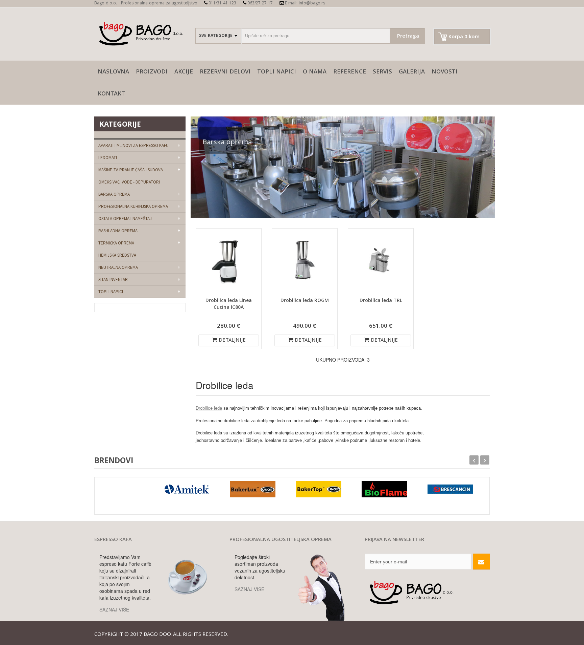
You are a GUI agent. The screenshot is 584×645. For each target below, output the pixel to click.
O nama (314, 72)
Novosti (445, 72)
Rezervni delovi (225, 72)
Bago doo (157, 634)
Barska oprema (114, 194)
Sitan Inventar (113, 279)
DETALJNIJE (232, 340)
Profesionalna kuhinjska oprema (133, 206)
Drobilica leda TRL (381, 301)
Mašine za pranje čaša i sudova (130, 170)
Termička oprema (116, 243)
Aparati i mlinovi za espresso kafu (133, 145)
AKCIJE (183, 72)
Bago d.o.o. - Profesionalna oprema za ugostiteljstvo (145, 3)
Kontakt (111, 94)
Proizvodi (152, 72)
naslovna (113, 72)
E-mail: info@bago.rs (305, 3)
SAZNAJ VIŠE (114, 609)
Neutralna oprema (118, 267)
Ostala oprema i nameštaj (125, 218)
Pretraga (408, 36)
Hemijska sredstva (117, 255)
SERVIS (382, 72)
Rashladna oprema (118, 231)
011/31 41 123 (222, 3)
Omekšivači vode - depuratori (129, 182)
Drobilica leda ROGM (305, 301)
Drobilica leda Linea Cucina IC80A (228, 304)
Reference (349, 72)
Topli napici (276, 72)
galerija (412, 72)
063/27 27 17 (260, 3)
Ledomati (107, 157)
